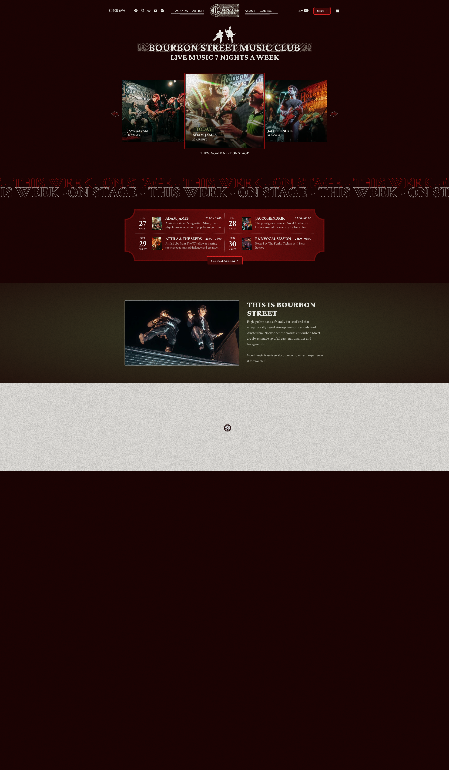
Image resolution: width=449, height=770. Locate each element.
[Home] (224, 10)
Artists (198, 10)
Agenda (181, 10)
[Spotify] (162, 10)
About (250, 10)
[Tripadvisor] (149, 10)
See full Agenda (225, 260)
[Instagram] (142, 10)
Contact (267, 10)
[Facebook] (136, 10)
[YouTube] (155, 10)
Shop (323, 10)
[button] (114, 113)
